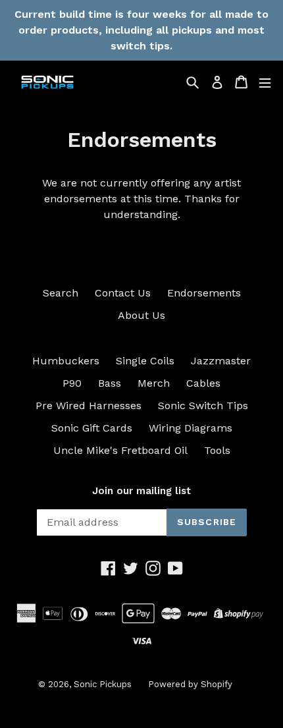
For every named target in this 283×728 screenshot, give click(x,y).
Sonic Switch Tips (203, 405)
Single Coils (145, 360)
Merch (154, 383)
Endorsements (204, 293)
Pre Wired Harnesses (89, 405)
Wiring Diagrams (190, 428)
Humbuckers (65, 360)
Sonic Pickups (103, 684)
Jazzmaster (221, 360)
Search (60, 293)
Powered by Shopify (190, 684)
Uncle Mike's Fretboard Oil (120, 450)
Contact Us (123, 293)
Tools (217, 450)
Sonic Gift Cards (91, 428)
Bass (109, 383)
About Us (141, 315)
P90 (72, 383)
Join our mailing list (141, 491)
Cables (203, 383)
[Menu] (265, 82)
